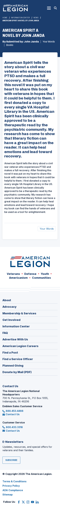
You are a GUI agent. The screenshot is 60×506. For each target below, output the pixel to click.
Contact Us (13, 414)
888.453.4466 (14, 410)
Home (4, 18)
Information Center (20, 18)
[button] (49, 8)
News (36, 18)
